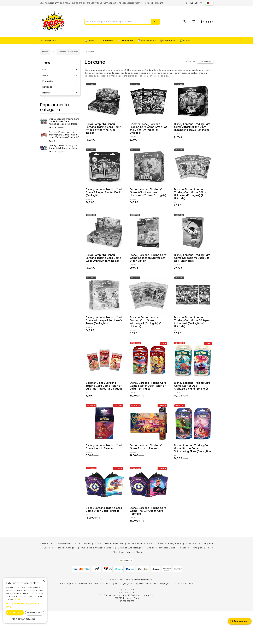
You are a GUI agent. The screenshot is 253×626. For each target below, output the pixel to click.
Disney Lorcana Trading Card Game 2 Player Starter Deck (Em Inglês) (104, 192)
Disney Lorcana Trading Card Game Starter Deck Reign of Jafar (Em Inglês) (148, 385)
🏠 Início (89, 40)
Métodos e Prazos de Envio (141, 543)
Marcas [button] (46, 92)
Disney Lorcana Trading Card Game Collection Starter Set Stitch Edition (148, 257)
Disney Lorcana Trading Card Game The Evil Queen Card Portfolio (148, 510)
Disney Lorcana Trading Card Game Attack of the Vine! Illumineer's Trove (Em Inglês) (192, 127)
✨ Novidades (105, 40)
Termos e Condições (67, 547)
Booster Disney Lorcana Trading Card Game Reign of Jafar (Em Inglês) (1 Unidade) (64, 135)
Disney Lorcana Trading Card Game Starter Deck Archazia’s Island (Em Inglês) (64, 121)
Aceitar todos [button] (14, 612)
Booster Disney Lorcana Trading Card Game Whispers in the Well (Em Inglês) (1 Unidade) (192, 322)
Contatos (48, 547)
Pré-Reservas (64, 543)
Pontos (97, 543)
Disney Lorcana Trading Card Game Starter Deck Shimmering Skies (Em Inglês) (192, 448)
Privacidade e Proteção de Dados (97, 547)
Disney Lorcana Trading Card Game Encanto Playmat (148, 447)
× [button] (43, 581)
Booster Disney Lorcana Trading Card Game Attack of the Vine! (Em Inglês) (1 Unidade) (148, 128)
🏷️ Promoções (125, 40)
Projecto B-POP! (82, 543)
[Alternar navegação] (210, 40)
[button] (25, 605)
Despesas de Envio (114, 543)
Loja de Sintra (47, 543)
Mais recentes (204, 61)
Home (45, 51)
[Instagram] (191, 3)
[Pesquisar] (155, 22)
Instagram (198, 547)
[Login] (184, 21)
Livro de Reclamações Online (161, 547)
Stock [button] (45, 75)
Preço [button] (45, 69)
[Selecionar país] (209, 3)
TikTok (210, 547)
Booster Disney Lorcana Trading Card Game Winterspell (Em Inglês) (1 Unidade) (145, 322)
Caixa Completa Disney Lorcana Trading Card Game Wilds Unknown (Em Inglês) (103, 257)
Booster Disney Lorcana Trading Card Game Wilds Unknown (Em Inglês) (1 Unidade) (190, 194)
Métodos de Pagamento (170, 543)
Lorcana (95, 62)
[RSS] (201, 3)
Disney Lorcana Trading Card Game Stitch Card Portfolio (64, 146)
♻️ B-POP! (185, 40)
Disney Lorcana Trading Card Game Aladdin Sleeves (104, 447)
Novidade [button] (47, 87)
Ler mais (17, 599)
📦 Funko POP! (167, 40)
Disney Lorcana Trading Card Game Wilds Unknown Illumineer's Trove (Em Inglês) (148, 192)
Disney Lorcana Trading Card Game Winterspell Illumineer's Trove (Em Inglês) (104, 320)
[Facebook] (186, 3)
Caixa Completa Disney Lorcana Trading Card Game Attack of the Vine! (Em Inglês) (103, 128)
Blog (115, 552)
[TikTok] (196, 3)
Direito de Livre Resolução (130, 547)
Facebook (184, 547)
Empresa (208, 543)
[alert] (25, 600)
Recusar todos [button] (34, 612)
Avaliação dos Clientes (132, 552)
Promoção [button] (47, 81)
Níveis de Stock (193, 543)
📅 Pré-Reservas (147, 40)
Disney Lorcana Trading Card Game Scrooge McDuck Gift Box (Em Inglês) (192, 257)
